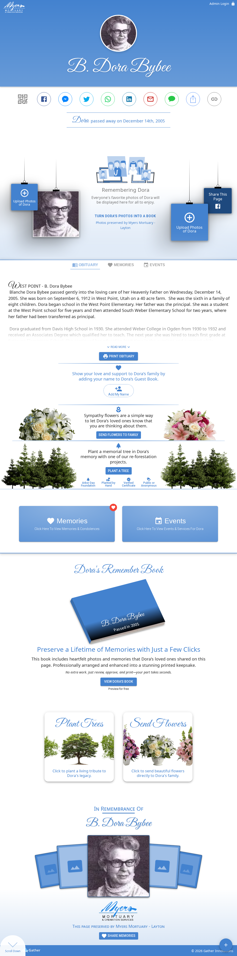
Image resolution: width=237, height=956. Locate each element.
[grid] (118, 201)
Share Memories (121, 936)
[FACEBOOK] (44, 99)
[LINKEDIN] (129, 99)
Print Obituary (121, 356)
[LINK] (214, 99)
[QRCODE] (23, 99)
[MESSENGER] (65, 99)
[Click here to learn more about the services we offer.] (118, 912)
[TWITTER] (87, 99)
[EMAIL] (150, 99)
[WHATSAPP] (108, 99)
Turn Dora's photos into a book (125, 216)
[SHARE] (193, 99)
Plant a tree (118, 471)
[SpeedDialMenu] (225, 944)
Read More (118, 347)
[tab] (85, 264)
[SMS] (172, 99)
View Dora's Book (118, 681)
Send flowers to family (118, 435)
